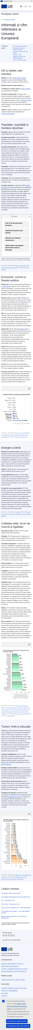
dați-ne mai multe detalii (12, 940)
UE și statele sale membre (20, 46)
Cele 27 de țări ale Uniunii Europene (13, 224)
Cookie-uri (4, 996)
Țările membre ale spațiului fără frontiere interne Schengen (14, 248)
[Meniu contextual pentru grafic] (29, 388)
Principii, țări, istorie (9, 19)
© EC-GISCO (10, 258)
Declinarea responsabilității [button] (23, 260)
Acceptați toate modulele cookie (16, 1021)
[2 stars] (4, 935)
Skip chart (11, 389)
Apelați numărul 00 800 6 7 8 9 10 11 (12, 964)
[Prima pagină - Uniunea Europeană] (10, 6)
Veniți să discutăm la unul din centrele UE (13, 971)
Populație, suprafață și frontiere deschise (19, 48)
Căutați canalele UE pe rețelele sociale (13, 980)
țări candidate (26, 88)
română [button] (21, 6)
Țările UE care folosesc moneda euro (13, 239)
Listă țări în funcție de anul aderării (14, 232)
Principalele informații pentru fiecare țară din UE (15, 897)
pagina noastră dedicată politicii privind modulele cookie (17, 1006)
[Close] (29, 216)
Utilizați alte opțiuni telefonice (10, 966)
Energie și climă (17, 54)
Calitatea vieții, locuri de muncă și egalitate (19, 57)
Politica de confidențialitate (9, 990)
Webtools (3, 258)
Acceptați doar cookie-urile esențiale (18, 1026)
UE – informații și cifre (7, 900)
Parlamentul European (8, 114)
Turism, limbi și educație (19, 60)
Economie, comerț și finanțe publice (20, 52)
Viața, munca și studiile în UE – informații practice (16, 907)
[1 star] (3, 935)
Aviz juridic (4, 993)
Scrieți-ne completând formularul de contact (14, 969)
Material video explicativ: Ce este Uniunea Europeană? (14, 917)
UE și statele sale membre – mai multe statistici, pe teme (15, 912)
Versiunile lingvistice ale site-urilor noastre (14, 988)
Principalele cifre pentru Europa (10, 893)
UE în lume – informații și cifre (10, 904)
